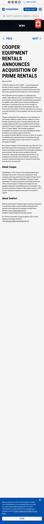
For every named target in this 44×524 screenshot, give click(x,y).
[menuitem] (30, 9)
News (22, 25)
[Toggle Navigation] (40, 9)
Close (22, 519)
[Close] (40, 500)
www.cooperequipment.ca (17, 211)
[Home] (10, 9)
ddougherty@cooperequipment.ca (17, 221)
